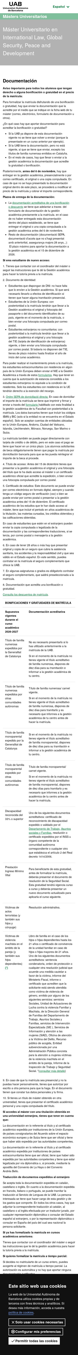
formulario (32, 404)
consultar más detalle (52, 1071)
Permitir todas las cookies (36, 1340)
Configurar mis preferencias (38, 1331)
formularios (45, 375)
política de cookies (21, 1312)
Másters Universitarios (25, 16)
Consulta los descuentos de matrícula (25, 594)
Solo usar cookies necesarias (39, 1322)
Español (64, 6)
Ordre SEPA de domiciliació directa (27, 397)
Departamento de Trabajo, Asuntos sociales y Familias (50, 831)
